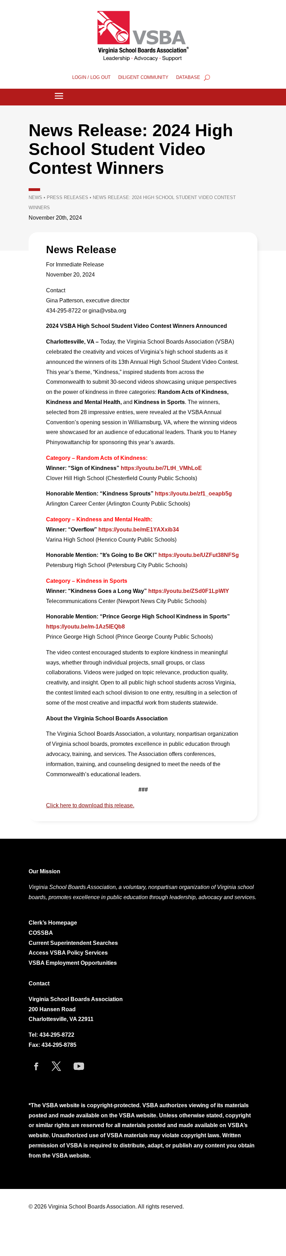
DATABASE (188, 77)
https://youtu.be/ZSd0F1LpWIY (188, 591)
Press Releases (67, 197)
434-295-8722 (56, 1035)
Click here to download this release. (90, 805)
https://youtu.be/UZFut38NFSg (198, 555)
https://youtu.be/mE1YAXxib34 (138, 529)
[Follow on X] (56, 1066)
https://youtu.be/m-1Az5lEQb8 (85, 627)
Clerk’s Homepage (53, 923)
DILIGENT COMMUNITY (143, 77)
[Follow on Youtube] (78, 1066)
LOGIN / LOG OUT (91, 77)
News (35, 197)
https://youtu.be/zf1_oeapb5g (193, 494)
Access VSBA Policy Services (69, 953)
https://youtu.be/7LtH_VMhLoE (161, 468)
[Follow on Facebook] (36, 1066)
